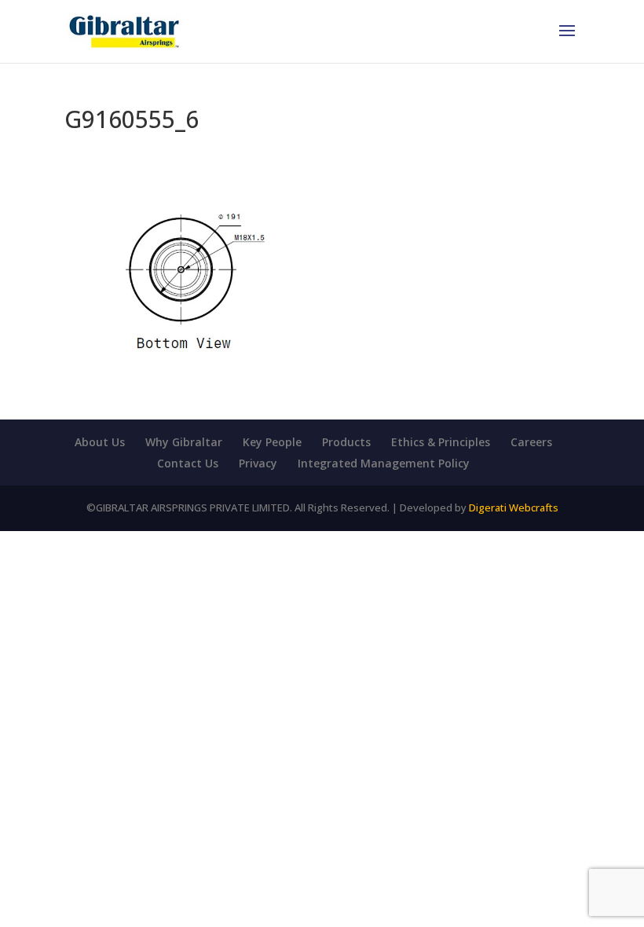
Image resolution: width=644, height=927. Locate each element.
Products (346, 441)
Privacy (258, 463)
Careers (531, 441)
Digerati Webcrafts (513, 507)
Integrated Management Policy (384, 463)
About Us (100, 441)
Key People (272, 441)
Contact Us (187, 463)
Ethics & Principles (440, 441)
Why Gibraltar (183, 441)
